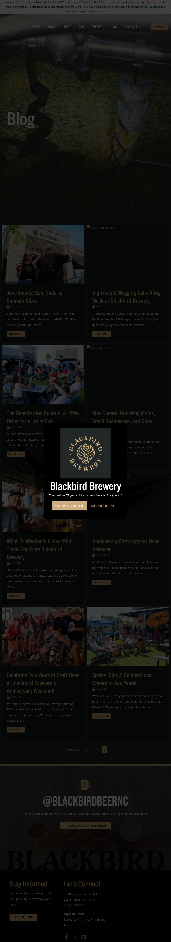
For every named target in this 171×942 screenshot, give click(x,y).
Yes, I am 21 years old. (69, 506)
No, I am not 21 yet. (103, 506)
